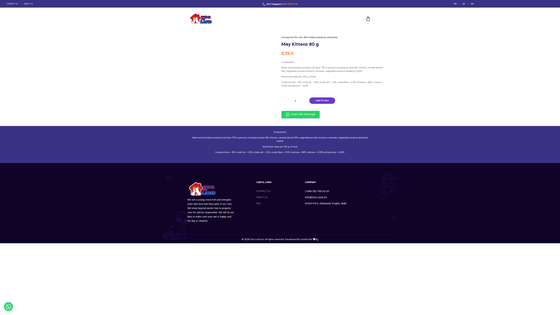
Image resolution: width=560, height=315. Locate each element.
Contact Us (12, 4)
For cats (298, 37)
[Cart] (368, 19)
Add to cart (322, 101)
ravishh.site (306, 239)
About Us (28, 4)
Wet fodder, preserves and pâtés (321, 37)
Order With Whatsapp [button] (303, 114)
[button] (8, 306)
